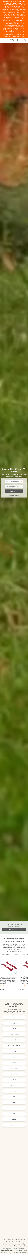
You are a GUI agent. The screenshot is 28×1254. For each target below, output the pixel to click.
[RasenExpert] (14, 40)
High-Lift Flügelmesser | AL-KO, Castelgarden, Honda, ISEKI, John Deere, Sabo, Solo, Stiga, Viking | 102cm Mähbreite (8, 980)
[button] (3, 40)
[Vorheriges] (2, 955)
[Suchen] (5, 40)
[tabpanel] (14, 976)
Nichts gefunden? (14, 495)
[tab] (5, 954)
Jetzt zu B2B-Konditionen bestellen (14, 929)
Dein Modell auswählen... (12, 486)
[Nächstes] (26, 955)
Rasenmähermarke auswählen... (14, 481)
